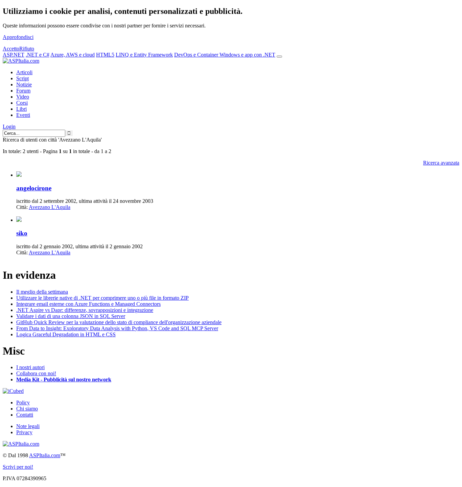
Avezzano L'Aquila (49, 207)
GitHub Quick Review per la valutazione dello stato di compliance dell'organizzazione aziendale (119, 322)
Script (22, 78)
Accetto (11, 48)
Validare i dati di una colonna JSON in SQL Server (70, 316)
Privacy (24, 432)
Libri (21, 109)
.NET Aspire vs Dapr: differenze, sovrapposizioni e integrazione (84, 310)
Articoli (24, 72)
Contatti (24, 415)
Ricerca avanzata (441, 163)
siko (21, 233)
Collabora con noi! (36, 373)
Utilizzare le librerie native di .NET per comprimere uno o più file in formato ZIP (102, 298)
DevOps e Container (197, 55)
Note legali (28, 426)
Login (9, 126)
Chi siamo (27, 408)
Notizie (24, 84)
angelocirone (33, 188)
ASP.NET (13, 55)
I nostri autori (30, 367)
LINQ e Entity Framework (144, 55)
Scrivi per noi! (18, 467)
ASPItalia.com (44, 455)
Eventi (23, 115)
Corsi (22, 103)
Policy (23, 402)
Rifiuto (26, 48)
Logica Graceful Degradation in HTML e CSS (66, 334)
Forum (23, 90)
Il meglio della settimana (42, 292)
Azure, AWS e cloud (72, 55)
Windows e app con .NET (247, 55)
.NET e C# (37, 55)
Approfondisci (18, 37)
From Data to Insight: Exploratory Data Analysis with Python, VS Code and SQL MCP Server (117, 328)
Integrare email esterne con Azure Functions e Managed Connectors (88, 304)
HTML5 (105, 55)
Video (22, 97)
